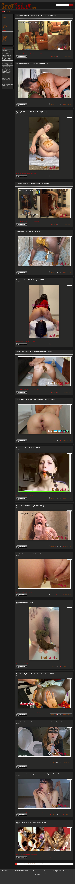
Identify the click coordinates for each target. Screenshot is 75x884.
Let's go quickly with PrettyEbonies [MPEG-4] (29, 231)
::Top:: (37, 883)
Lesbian (4, 19)
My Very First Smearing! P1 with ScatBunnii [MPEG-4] (31, 112)
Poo (7, 871)
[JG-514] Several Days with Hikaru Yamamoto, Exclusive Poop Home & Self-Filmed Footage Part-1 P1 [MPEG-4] (7, 75)
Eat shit (30, 870)
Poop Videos (13, 871)
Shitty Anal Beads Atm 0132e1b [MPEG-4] (28, 448)
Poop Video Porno (6, 23)
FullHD (55, 870)
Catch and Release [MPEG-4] (24, 602)
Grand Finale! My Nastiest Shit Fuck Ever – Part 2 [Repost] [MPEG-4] (35, 674)
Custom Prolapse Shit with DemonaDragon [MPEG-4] (6, 79)
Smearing (4, 25)
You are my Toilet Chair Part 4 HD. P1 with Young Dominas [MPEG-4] (36, 15)
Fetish (53, 870)
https (58, 870)
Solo (33, 873)
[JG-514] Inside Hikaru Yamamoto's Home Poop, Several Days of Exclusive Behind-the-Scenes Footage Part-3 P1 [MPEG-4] (7, 71)
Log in (3, 11)
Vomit (3, 27)
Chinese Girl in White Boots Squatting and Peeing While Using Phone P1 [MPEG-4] (7, 67)
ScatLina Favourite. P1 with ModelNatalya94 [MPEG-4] (31, 822)
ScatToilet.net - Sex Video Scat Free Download (19, 5)
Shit (56, 871)
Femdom (44, 870)
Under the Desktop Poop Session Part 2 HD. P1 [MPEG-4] (32, 183)
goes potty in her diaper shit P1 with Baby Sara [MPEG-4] (7, 85)
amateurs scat (17, 870)
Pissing (5, 871)
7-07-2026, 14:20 (67, 224)
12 (40, 864)
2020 (5, 870)
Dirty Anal (26, 870)
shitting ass (63, 871)
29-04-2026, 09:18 (67, 714)
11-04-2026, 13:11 (67, 814)
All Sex (7, 870)
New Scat (18, 113)
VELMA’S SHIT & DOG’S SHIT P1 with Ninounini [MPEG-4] (7, 64)
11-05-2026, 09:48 (67, 594)
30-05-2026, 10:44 (67, 498)
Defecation (22, 870)
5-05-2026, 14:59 (67, 666)
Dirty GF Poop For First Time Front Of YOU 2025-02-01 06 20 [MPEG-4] (36, 399)
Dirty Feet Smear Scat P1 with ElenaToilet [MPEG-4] (6, 53)
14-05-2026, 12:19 (67, 546)
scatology (46, 871)
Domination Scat (5, 18)
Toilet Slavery (43, 873)
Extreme (37, 870)
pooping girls (18, 871)
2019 (3, 870)
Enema (34, 870)
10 (34, 864)
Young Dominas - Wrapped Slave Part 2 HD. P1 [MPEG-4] (7, 87)
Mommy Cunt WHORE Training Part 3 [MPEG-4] (30, 506)
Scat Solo (37, 871)
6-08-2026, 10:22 (67, 56)
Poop (9, 871)
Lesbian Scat (69, 870)
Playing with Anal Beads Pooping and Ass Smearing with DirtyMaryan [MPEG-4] (7, 82)
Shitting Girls (67, 871)
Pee (72, 870)
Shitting (59, 871)
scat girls (30, 871)
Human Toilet (5, 26)
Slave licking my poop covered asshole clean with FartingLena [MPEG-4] (6, 56)
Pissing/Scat (5, 24)
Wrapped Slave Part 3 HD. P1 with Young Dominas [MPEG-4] (7, 59)
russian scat (23, 871)
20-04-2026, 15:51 (67, 762)
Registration (8, 11)
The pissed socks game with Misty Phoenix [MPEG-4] (7, 62)
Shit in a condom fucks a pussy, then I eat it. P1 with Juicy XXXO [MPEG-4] (37, 774)
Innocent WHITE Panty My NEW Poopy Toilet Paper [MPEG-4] (34, 351)
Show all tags (37, 874)
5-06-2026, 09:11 (67, 392)
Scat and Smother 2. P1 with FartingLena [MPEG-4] (30, 280)
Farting (41, 870)
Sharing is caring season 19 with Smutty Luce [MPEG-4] (32, 63)
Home (72, 11)
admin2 (53, 56)
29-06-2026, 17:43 (67, 272)
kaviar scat (61, 870)
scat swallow (42, 871)
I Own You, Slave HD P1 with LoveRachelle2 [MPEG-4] (6, 51)
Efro (32, 870)
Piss (3, 871)
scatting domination (52, 871)
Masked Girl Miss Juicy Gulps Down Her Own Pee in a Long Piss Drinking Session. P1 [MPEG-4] (43, 722)
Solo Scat (4, 20)
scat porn (33, 871)
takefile (39, 873)
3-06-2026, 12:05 (67, 440)
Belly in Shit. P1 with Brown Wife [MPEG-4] (28, 554)
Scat (27, 871)
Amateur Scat (11, 870)
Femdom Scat (48, 870)
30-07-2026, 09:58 (67, 104)
